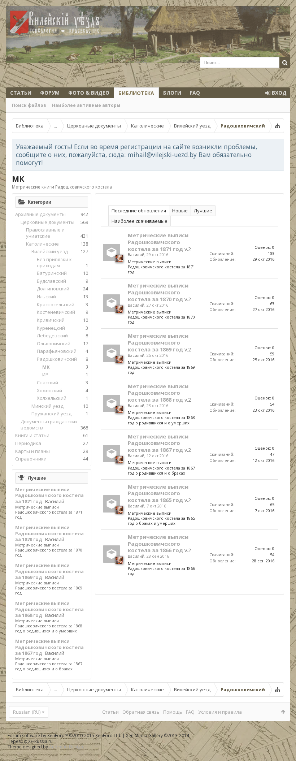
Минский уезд (47, 406)
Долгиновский (53, 288)
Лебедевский (52, 335)
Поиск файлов (29, 105)
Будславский (51, 281)
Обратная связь (141, 712)
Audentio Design (66, 747)
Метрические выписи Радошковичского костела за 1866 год (158, 543)
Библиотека (136, 93)
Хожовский (49, 390)
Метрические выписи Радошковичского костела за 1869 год (49, 571)
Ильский (46, 296)
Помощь (172, 712)
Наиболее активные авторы (86, 105)
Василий (54, 501)
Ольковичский (53, 343)
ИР (45, 374)
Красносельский (55, 304)
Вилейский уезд (49, 251)
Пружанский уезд (51, 413)
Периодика (28, 443)
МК (46, 367)
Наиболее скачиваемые (139, 221)
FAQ (195, 92)
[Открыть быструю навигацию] (277, 126)
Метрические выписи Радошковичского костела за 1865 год (158, 493)
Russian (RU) (26, 712)
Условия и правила (220, 712)
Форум (50, 92)
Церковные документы (47, 222)
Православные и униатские (45, 232)
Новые (180, 210)
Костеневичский (56, 312)
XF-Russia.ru (40, 741)
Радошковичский (57, 359)
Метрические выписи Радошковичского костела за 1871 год (49, 495)
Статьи (20, 92)
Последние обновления (139, 210)
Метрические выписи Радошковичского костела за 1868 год (49, 609)
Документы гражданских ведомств (49, 424)
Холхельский (51, 398)
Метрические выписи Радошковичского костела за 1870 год (49, 533)
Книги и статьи (32, 435)
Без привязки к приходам (54, 262)
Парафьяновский (57, 351)
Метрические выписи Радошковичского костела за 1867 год (49, 647)
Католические (42, 244)
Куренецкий (51, 328)
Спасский (47, 382)
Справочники (31, 458)
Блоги (172, 92)
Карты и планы (32, 451)
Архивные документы (40, 214)
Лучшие (37, 478)
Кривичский (51, 320)
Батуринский (52, 273)
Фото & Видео (88, 92)
